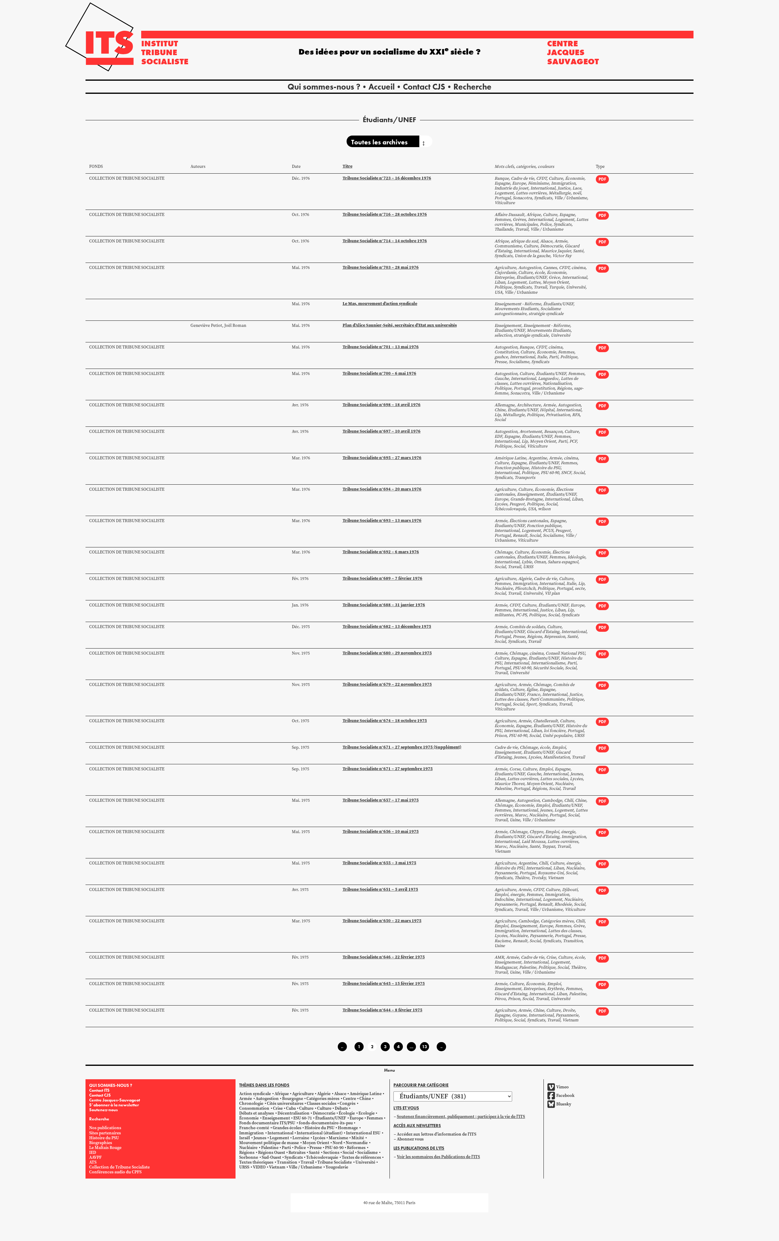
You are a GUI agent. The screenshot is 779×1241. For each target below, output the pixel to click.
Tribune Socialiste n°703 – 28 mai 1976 (381, 267)
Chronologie (251, 1103)
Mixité (357, 1138)
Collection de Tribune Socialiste (126, 178)
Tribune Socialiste (334, 1162)
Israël (244, 1138)
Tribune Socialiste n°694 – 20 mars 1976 (382, 489)
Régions (246, 1152)
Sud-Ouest (271, 1157)
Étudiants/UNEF (330, 1118)
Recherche (472, 86)
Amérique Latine (366, 1094)
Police (300, 1148)
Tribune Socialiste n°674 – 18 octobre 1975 (385, 720)
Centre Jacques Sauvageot (573, 52)
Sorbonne (248, 1157)
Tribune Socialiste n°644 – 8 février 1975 (382, 1010)
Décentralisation (293, 1113)
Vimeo (562, 1087)
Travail (307, 1162)
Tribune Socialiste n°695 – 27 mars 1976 (382, 458)
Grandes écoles (287, 1128)
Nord (337, 1143)
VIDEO (259, 1167)
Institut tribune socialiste (164, 52)
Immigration (251, 1133)
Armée (245, 1098)
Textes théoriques (256, 1162)
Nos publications (105, 1128)
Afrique (281, 1094)
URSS (244, 1167)
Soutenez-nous (103, 1109)
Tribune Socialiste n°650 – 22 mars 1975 (382, 921)
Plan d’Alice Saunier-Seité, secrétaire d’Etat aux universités (400, 325)
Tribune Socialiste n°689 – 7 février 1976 (382, 578)
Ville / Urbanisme (305, 1167)
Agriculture (303, 1094)
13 (424, 1046)
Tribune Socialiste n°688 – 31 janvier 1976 (384, 605)
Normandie (357, 1143)
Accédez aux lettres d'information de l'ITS (436, 1134)
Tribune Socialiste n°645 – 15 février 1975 (384, 983)
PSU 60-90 (334, 1148)
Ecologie (366, 1113)
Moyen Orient (315, 1143)
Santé (314, 1152)
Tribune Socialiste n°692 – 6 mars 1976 (381, 552)
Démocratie (324, 1113)
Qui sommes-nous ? (324, 86)
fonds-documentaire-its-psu (326, 1123)
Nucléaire (248, 1148)
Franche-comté (254, 1128)
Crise (278, 1108)
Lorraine (300, 1138)
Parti (286, 1148)
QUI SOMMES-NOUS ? (110, 1085)
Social (348, 1152)
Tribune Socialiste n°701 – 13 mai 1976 (381, 347)
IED (92, 1152)
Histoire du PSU (104, 1138)
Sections (331, 1152)
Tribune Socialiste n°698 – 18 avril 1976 (382, 405)
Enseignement (276, 1118)
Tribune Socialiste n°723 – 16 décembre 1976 (387, 178)
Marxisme (338, 1138)
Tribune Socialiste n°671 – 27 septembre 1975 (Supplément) (402, 747)
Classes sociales (321, 1103)
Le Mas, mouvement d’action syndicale (380, 303)
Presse (315, 1148)
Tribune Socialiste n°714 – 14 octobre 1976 (385, 241)
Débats (341, 1108)
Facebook (565, 1095)
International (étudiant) (320, 1133)
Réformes (356, 1148)
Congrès (347, 1103)
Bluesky (563, 1104)
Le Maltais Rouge (105, 1148)
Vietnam (277, 1167)
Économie (249, 1118)
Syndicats (294, 1157)
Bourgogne (292, 1098)
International (280, 1133)
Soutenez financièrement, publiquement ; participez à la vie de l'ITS (461, 1116)
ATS (92, 1162)
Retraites (297, 1152)
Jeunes (259, 1138)
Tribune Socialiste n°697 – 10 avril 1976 (382, 431)
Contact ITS (99, 1090)
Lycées (319, 1138)
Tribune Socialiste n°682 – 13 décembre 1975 (387, 626)
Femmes (375, 1118)
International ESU (363, 1133)
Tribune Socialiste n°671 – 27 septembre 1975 (388, 769)
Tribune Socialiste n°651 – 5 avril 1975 (380, 889)
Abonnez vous (410, 1139)
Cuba (291, 1108)
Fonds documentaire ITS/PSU (267, 1123)
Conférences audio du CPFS (115, 1172)
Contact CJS (424, 86)
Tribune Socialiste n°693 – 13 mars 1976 (382, 520)
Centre (349, 1098)
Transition (287, 1162)
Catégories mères (322, 1098)
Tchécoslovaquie (322, 1157)
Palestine (269, 1148)
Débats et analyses (256, 1113)
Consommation (254, 1108)
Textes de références (361, 1157)
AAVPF (95, 1157)
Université (365, 1162)
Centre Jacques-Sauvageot (114, 1100)
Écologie (347, 1113)
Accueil (382, 86)
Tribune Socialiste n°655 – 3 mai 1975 (379, 863)
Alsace (340, 1094)
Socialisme (367, 1152)
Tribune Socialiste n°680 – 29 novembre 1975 (387, 653)
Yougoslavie (337, 1167)
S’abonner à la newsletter (114, 1105)
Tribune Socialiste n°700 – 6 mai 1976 (379, 373)
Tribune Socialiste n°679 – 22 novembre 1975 (387, 684)
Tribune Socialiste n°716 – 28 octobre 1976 (385, 214)
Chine (365, 1098)
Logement (279, 1138)
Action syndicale (255, 1094)
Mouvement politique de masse (269, 1143)
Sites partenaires (105, 1133)
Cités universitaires (285, 1103)
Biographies (100, 1143)
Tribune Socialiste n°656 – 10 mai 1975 (381, 831)
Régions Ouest (271, 1152)
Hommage (348, 1128)
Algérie (323, 1094)
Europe (356, 1118)
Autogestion (267, 1098)
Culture (306, 1108)
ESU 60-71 (302, 1118)
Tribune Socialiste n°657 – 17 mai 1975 (381, 800)
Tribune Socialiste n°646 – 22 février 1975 (384, 957)
